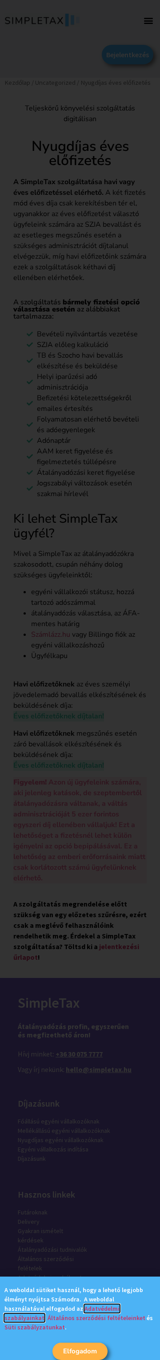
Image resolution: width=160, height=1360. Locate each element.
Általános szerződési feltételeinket (96, 1318)
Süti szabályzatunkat (34, 1327)
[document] (80, 680)
